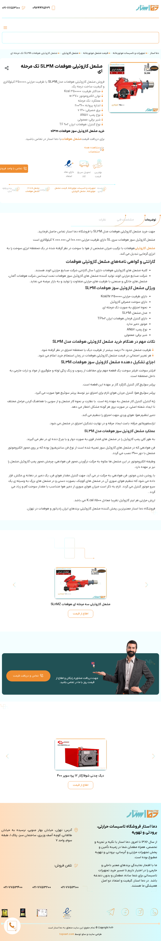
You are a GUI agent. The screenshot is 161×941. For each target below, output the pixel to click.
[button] (5, 28)
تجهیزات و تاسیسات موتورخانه (129, 53)
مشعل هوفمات (71, 139)
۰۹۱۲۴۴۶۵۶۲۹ (41, 8)
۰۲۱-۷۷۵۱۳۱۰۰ (11, 8)
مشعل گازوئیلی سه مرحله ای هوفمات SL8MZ (80, 604)
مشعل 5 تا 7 (33, 188)
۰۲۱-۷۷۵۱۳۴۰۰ (12, 887)
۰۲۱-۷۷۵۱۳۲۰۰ (41, 887)
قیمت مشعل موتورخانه (95, 53)
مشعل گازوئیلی (70, 53)
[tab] (150, 220)
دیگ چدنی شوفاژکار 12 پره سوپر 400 (80, 776)
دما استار (154, 53)
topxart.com (66, 934)
